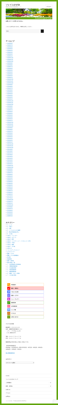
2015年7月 (10, 208)
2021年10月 (10, 147)
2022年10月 (10, 126)
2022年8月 (10, 129)
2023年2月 (10, 118)
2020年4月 (10, 176)
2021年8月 (10, 151)
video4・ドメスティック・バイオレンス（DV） (19, 241)
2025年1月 (10, 77)
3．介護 (9, 228)
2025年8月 (10, 65)
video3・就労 (10, 239)
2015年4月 (10, 212)
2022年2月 (10, 140)
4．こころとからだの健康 (13, 230)
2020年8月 (10, 171)
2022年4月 (10, 136)
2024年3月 (10, 95)
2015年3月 (10, 214)
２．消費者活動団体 (12, 266)
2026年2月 (10, 54)
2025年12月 (10, 57)
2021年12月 (10, 144)
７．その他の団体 (11, 275)
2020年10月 (10, 167)
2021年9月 (10, 149)
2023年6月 (10, 111)
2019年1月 (10, 187)
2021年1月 (10, 163)
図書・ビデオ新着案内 (12, 255)
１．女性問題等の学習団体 (14, 264)
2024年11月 (10, 81)
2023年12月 (10, 100)
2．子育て (9, 226)
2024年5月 (10, 92)
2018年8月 (10, 189)
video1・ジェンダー (12, 235)
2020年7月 (10, 172)
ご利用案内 (8, 382)
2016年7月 (10, 201)
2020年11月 (10, 165)
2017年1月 (10, 197)
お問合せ (8, 396)
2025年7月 (10, 66)
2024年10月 (10, 83)
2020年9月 (10, 169)
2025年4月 (10, 72)
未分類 (9, 257)
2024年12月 (10, 79)
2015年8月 (10, 206)
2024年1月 (10, 99)
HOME (7, 375)
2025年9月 (10, 63)
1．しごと (9, 224)
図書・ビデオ (10, 253)
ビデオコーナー (11, 251)
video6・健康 (10, 244)
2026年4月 (10, 50)
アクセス (8, 393)
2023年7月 (10, 109)
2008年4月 (10, 215)
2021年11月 (10, 145)
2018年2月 (10, 192)
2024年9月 (10, 84)
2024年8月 (10, 86)
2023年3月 (10, 117)
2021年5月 (10, 156)
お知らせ (9, 248)
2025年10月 (10, 61)
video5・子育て (11, 242)
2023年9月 (10, 106)
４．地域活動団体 (11, 269)
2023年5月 (10, 113)
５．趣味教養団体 (11, 271)
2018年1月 (10, 194)
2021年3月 (10, 160)
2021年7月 (10, 153)
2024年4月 (10, 93)
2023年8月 (10, 108)
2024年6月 (10, 90)
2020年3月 (10, 178)
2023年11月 (10, 102)
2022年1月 (10, 142)
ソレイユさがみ (13, 5)
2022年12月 (10, 122)
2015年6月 (10, 210)
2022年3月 (10, 138)
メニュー (48, 6)
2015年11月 (10, 205)
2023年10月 (10, 104)
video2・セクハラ (11, 237)
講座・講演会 (10, 260)
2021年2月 (10, 162)
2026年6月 (10, 47)
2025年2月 (10, 75)
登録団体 (9, 259)
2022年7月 (10, 131)
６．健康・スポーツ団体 (13, 273)
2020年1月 (10, 180)
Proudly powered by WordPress (20, 400)
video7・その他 (11, 246)
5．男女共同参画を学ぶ (13, 232)
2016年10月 (10, 199)
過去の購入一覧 (11, 262)
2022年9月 (10, 127)
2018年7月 (10, 190)
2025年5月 (10, 70)
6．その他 (9, 233)
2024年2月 (10, 97)
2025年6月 (10, 68)
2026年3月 (10, 52)
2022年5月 (10, 135)
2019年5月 (10, 181)
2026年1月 (10, 56)
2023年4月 (10, 115)
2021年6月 (10, 154)
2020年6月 (10, 174)
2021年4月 (10, 158)
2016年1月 (10, 203)
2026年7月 (10, 45)
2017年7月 (10, 196)
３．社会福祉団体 (11, 268)
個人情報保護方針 (10, 353)
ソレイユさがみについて (12, 379)
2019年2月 (10, 185)
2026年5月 (10, 48)
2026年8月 (10, 43)
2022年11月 (10, 124)
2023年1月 (10, 120)
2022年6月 (10, 133)
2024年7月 (10, 88)
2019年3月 (10, 183)
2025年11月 (10, 59)
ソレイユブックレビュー (13, 250)
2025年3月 (10, 74)
